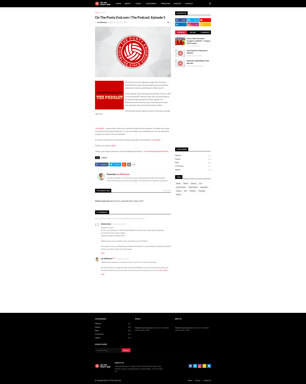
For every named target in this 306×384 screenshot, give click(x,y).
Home (97, 12)
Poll (185, 191)
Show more (167, 191)
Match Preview (181, 187)
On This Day (193, 166)
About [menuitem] (127, 4)
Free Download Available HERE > (156, 151)
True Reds (202, 191)
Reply (103, 253)
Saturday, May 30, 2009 (122, 258)
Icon (200, 183)
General (193, 183)
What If (178, 194)
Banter (178, 183)
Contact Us (207, 380)
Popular (181, 32)
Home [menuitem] (118, 4)
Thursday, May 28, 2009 (119, 224)
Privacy (197, 380)
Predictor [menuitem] (165, 4)
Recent (193, 32)
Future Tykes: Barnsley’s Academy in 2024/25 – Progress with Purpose (198, 40)
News (193, 163)
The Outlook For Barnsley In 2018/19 (197, 52)
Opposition (204, 187)
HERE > (114, 146)
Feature (193, 159)
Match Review (193, 187)
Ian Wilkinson (123, 174)
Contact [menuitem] (189, 4)
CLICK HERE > (163, 270)
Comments (205, 32)
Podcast (102, 12)
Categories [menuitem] (151, 4)
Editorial (193, 155)
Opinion (193, 170)
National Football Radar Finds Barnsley (198, 62)
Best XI (186, 183)
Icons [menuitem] (138, 4)
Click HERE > (100, 128)
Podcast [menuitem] (177, 4)
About (190, 380)
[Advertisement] (193, 107)
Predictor (193, 191)
